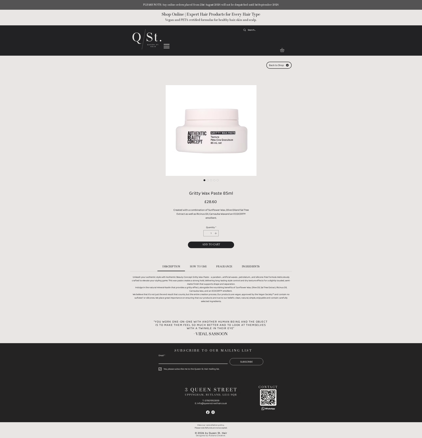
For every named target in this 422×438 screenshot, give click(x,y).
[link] (284, 50)
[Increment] (216, 233)
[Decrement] (206, 233)
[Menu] (166, 46)
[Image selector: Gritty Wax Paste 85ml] (204, 180)
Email (162, 355)
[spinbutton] (211, 233)
